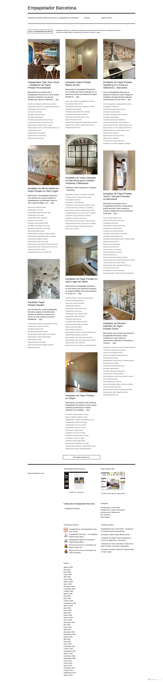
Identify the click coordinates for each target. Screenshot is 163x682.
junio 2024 (67, 608)
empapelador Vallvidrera (111, 106)
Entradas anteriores (81, 457)
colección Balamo (71, 298)
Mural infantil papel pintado (36, 231)
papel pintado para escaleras (126, 260)
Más (57, 100)
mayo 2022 (68, 644)
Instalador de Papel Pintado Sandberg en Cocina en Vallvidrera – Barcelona (117, 85)
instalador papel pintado (35, 117)
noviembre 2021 (69, 646)
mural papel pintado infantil (112, 384)
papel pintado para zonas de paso (115, 262)
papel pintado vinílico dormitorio (75, 342)
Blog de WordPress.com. (36, 473)
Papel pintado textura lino (49, 247)
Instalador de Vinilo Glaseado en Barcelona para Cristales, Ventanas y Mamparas (80, 180)
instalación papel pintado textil (113, 236)
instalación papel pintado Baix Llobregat (78, 112)
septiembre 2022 (70, 634)
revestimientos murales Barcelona (114, 141)
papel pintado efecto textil (73, 119)
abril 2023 (67, 629)
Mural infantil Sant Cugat (35, 233)
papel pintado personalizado (37, 133)
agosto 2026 (68, 567)
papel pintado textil (109, 265)
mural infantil (51, 334)
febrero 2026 (68, 582)
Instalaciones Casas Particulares (113, 510)
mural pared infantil (127, 384)
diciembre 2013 (69, 668)
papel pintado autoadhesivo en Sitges (77, 443)
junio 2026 (67, 572)
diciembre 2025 (69, 586)
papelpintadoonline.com (73, 127)
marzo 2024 (68, 615)
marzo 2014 (68, 663)
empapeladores (74, 529)
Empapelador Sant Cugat (35, 215)
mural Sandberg (124, 122)
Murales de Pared (47, 122)
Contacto (87, 18)
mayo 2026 (68, 574)
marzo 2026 (68, 579)
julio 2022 (67, 639)
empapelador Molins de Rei (74, 104)
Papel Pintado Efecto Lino (52, 127)
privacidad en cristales (88, 213)
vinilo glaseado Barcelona (74, 223)
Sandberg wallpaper (124, 143)
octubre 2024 (68, 601)
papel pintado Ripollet (34, 345)
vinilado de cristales (72, 218)
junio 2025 (67, 598)
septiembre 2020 (70, 658)
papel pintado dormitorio (73, 332)
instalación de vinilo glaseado (75, 202)
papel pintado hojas (110, 130)
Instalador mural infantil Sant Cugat (38, 225)
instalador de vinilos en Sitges (75, 438)
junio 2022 (67, 642)
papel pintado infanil (126, 389)
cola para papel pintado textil (112, 218)
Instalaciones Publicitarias (110, 512)
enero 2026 (68, 584)
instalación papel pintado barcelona (114, 109)
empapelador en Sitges (73, 419)
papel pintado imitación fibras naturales (115, 257)
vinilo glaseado (90, 221)
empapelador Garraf (88, 419)
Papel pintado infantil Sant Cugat (38, 241)
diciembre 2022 (69, 632)
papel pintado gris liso (88, 332)
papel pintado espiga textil (74, 122)
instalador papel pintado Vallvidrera (114, 120)
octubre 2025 (68, 591)
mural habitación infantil (111, 376)
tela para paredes (109, 273)
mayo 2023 (68, 627)
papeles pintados (48, 345)
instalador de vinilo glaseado (74, 205)
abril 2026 (67, 577)
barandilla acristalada (72, 194)
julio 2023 (67, 625)
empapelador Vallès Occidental (37, 218)
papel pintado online (35, 130)
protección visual (71, 215)
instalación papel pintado (73, 109)
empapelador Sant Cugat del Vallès (76, 313)
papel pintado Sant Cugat (73, 340)
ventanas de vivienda (84, 215)
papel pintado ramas (123, 130)
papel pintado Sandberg (111, 133)
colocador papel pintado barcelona (115, 350)
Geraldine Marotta (128, 360)
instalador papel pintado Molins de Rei (77, 117)
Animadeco (107, 347)
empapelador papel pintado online (76, 308)
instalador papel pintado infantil (75, 441)
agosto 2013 (68, 675)
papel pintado (32, 125)
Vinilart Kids (47, 252)
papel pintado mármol (34, 339)
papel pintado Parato (86, 337)
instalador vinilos (90, 205)
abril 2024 (67, 613)
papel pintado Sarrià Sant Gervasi (114, 135)
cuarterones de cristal (84, 197)
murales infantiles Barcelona (112, 387)
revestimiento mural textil (111, 268)
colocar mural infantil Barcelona (113, 352)
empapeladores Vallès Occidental (38, 326)
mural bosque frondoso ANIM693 (114, 373)
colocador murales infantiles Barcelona (123, 347)
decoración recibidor (72, 101)
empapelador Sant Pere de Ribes (76, 425)
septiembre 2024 (70, 603)
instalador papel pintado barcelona (76, 114)
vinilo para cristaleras (89, 223)
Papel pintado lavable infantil (36, 244)
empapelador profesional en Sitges (76, 422)
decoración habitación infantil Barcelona (116, 355)
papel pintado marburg (90, 122)
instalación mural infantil (35, 220)
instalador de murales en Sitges (75, 433)
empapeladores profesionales (113, 228)
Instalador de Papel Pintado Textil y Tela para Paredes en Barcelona (117, 196)
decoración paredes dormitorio (75, 303)
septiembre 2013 (70, 673)
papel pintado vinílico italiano (74, 345)
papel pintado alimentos (111, 125)
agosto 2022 (68, 637)
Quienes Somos (106, 18)
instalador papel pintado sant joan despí (40, 120)
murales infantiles (50, 233)
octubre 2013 (68, 670)
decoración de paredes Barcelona (114, 220)
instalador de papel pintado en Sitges (77, 435)
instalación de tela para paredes (113, 231)
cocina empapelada (110, 104)
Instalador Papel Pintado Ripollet (36, 303)
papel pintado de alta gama (112, 244)
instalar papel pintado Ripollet (37, 334)
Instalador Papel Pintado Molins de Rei (78, 83)
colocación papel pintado (85, 298)
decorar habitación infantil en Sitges (77, 417)
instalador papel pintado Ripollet (38, 331)
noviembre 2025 (69, 589)
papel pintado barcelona (35, 127)
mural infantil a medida (126, 376)
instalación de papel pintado (74, 430)
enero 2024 (68, 620)
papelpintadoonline (90, 345)
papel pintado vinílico (87, 125)
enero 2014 (68, 665)
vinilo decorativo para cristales (75, 221)
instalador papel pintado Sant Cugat (39, 228)
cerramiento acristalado (88, 194)
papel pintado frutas (126, 127)
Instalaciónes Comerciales (110, 507)
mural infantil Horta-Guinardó (112, 381)
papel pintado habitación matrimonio (77, 335)
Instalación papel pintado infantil (38, 223)
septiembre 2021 (70, 651)
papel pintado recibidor (73, 125)
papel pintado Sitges (72, 448)
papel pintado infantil (44, 337)
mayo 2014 (68, 661)
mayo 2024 (68, 610)
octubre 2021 (68, 649)
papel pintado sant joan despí (37, 135)
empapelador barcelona (35, 106)
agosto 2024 (68, 606)
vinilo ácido (83, 218)
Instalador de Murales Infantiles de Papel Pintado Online (114, 326)
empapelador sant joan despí (37, 109)
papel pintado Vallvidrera (111, 138)
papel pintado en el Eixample (112, 249)
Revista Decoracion (76, 545)
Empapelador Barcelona (52, 7)
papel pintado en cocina (111, 127)
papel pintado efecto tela (111, 247)
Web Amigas (105, 517)
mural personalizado (34, 122)
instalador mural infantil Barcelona (114, 366)
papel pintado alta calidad (74, 327)
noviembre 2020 (69, 656)
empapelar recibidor (88, 106)
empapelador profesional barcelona (114, 225)
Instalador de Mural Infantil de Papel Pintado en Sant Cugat (43, 189)
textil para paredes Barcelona (125, 273)
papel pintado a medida (45, 125)
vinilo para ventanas (87, 226)
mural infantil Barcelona (111, 379)
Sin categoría (106, 515)
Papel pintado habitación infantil (37, 239)
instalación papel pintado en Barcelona (115, 233)
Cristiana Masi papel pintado (74, 300)
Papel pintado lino (52, 244)
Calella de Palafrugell (34, 104)
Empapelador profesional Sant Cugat (39, 212)
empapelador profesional (51, 106)
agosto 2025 (68, 594)
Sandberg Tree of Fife (110, 143)
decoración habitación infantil (37, 207)
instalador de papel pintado (36, 114)
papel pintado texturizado (36, 138)
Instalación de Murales (35, 112)
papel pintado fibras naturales (47, 236)
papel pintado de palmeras (74, 329)
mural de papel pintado (111, 122)
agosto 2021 (68, 653)
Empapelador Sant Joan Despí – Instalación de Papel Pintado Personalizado (43, 85)
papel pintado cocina (126, 125)
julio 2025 (67, 596)
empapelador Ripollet (51, 323)
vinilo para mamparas (72, 226)
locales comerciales (72, 207)
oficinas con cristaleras (86, 207)
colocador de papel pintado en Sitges (77, 414)
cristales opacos (71, 197)
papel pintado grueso (110, 254)
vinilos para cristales (72, 228)
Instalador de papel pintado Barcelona (115, 114)
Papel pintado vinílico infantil (36, 249)
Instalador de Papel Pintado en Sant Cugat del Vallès (81, 280)
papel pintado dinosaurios (74, 446)
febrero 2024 (68, 618)
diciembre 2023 (69, 622)
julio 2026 (67, 570)
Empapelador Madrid (72, 508)
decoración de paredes (49, 104)
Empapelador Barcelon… (78, 534)
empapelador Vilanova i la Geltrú (76, 427)
